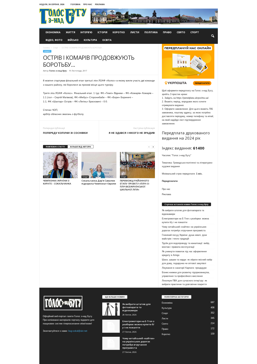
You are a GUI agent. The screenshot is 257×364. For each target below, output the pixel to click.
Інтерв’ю (86, 32)
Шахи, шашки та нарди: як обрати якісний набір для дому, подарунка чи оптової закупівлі (187, 261)
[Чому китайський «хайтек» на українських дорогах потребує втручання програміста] (111, 343)
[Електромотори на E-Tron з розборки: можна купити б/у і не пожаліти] (111, 326)
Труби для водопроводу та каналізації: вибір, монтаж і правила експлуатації (186, 245)
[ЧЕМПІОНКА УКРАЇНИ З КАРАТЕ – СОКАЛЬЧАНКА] (60, 165)
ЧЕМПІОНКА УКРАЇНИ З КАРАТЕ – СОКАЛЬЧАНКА (57, 182)
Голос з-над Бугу (58, 70)
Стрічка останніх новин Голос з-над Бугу (186, 204)
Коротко (119, 32)
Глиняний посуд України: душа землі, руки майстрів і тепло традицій (184, 237)
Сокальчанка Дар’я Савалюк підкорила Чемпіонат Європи (98, 182)
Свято (181, 32)
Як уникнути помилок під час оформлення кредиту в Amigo (184, 253)
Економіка (53, 32)
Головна (75, 4)
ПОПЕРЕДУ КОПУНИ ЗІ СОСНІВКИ (65, 132)
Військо (73, 40)
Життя (70, 32)
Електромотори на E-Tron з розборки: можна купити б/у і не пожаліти (185, 220)
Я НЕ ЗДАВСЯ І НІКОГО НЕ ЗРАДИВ (132, 132)
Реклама (100, 4)
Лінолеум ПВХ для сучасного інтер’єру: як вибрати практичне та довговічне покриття (184, 282)
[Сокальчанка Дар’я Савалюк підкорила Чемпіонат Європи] (98, 165)
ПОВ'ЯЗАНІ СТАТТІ (55, 146)
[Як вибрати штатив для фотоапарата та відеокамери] (111, 309)
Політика (151, 32)
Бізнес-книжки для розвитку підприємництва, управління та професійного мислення (186, 274)
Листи (134, 32)
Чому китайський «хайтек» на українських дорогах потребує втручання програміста (184, 228)
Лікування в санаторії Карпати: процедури (184, 268)
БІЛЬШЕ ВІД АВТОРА (80, 146)
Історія (102, 32)
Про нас (87, 4)
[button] (212, 36)
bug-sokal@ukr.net (77, 331)
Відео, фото (54, 40)
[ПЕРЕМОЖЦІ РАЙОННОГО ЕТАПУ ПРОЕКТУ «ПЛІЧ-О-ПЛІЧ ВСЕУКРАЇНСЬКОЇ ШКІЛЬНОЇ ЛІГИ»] (137, 165)
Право (167, 32)
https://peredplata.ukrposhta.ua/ (192, 98)
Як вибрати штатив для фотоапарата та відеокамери (183, 212)
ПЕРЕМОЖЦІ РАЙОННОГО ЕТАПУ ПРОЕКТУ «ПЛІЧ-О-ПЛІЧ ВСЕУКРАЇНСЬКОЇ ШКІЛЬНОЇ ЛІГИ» (135, 185)
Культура (90, 40)
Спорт (194, 32)
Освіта (107, 40)
